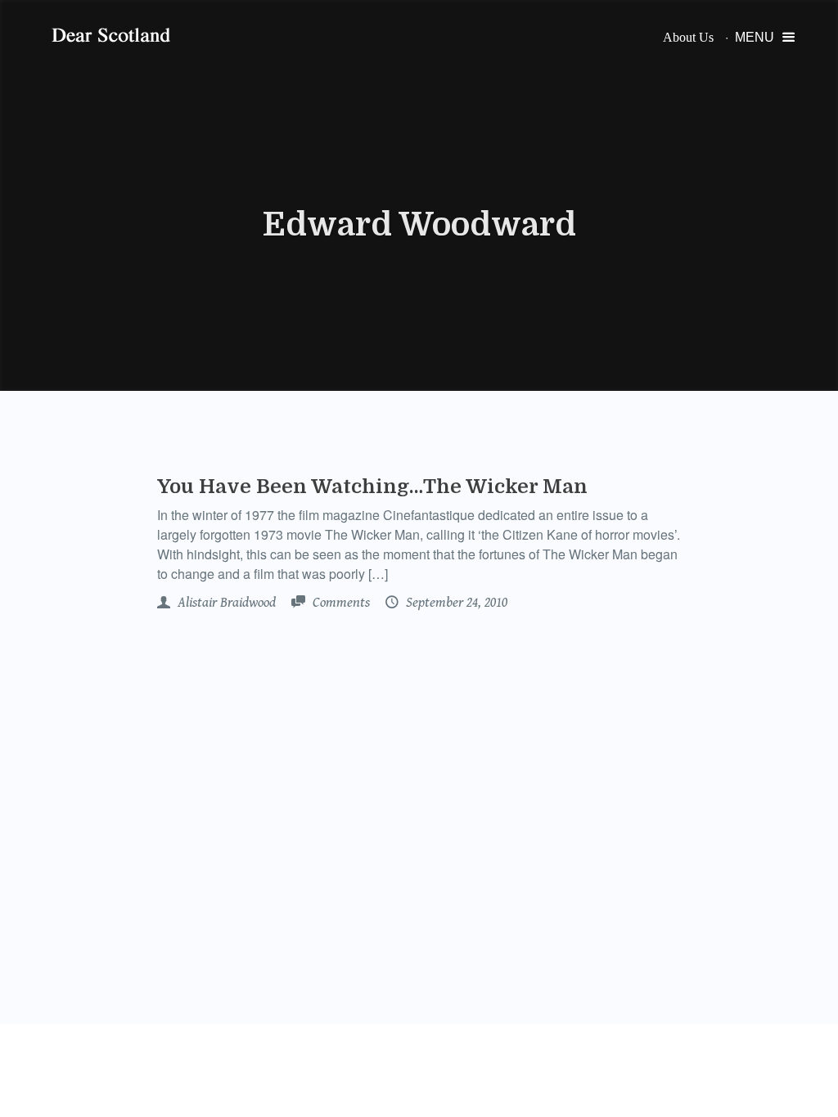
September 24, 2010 (455, 602)
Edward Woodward (419, 225)
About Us (688, 37)
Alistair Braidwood (225, 602)
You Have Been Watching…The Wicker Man (372, 486)
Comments (339, 602)
